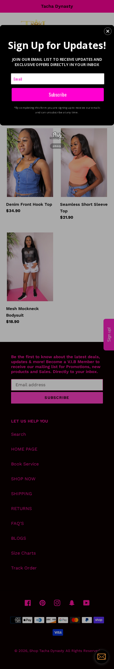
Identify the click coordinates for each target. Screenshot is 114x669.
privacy (57, 145)
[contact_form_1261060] (101, 656)
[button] (107, 31)
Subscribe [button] (58, 94)
